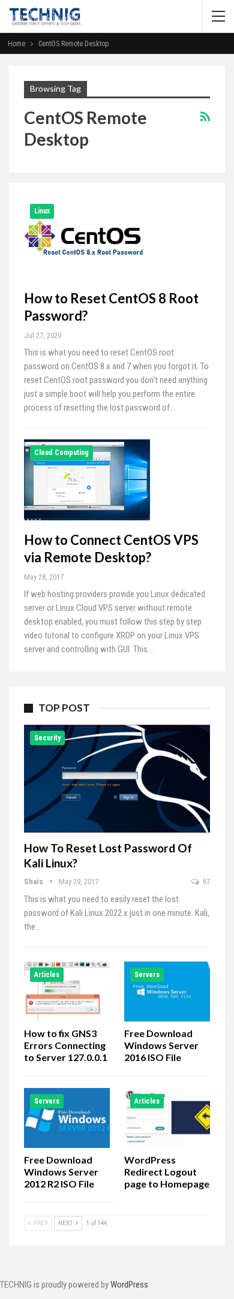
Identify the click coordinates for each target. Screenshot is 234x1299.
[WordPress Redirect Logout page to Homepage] (167, 1118)
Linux (42, 211)
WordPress (129, 1284)
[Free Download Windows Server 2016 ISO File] (167, 991)
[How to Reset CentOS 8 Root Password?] (87, 238)
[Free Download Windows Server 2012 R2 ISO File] (67, 1118)
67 (205, 881)
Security (47, 738)
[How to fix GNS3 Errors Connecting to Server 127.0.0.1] (67, 991)
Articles (46, 975)
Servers (147, 975)
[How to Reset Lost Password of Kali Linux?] (117, 779)
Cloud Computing (61, 452)
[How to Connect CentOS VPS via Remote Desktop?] (87, 479)
